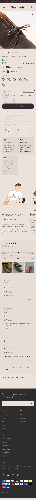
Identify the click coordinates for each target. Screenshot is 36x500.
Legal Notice (6, 449)
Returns (4, 422)
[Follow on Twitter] (8, 474)
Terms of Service (6, 445)
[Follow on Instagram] (13, 474)
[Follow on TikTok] (18, 474)
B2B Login (23, 415)
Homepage (5, 415)
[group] (18, 243)
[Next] (33, 1)
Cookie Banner (6, 439)
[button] (7, 267)
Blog (3, 418)
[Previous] (2, 1)
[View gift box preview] (14, 124)
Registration (23, 418)
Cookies (4, 442)
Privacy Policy (6, 452)
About (4, 429)
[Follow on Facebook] (3, 474)
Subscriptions (24, 422)
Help (3, 425)
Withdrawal (5, 456)
